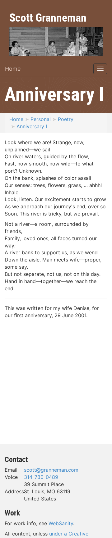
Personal (40, 119)
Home (13, 68)
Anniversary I (31, 126)
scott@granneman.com (51, 470)
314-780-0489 (41, 477)
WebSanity (61, 523)
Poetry (65, 119)
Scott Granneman (47, 17)
